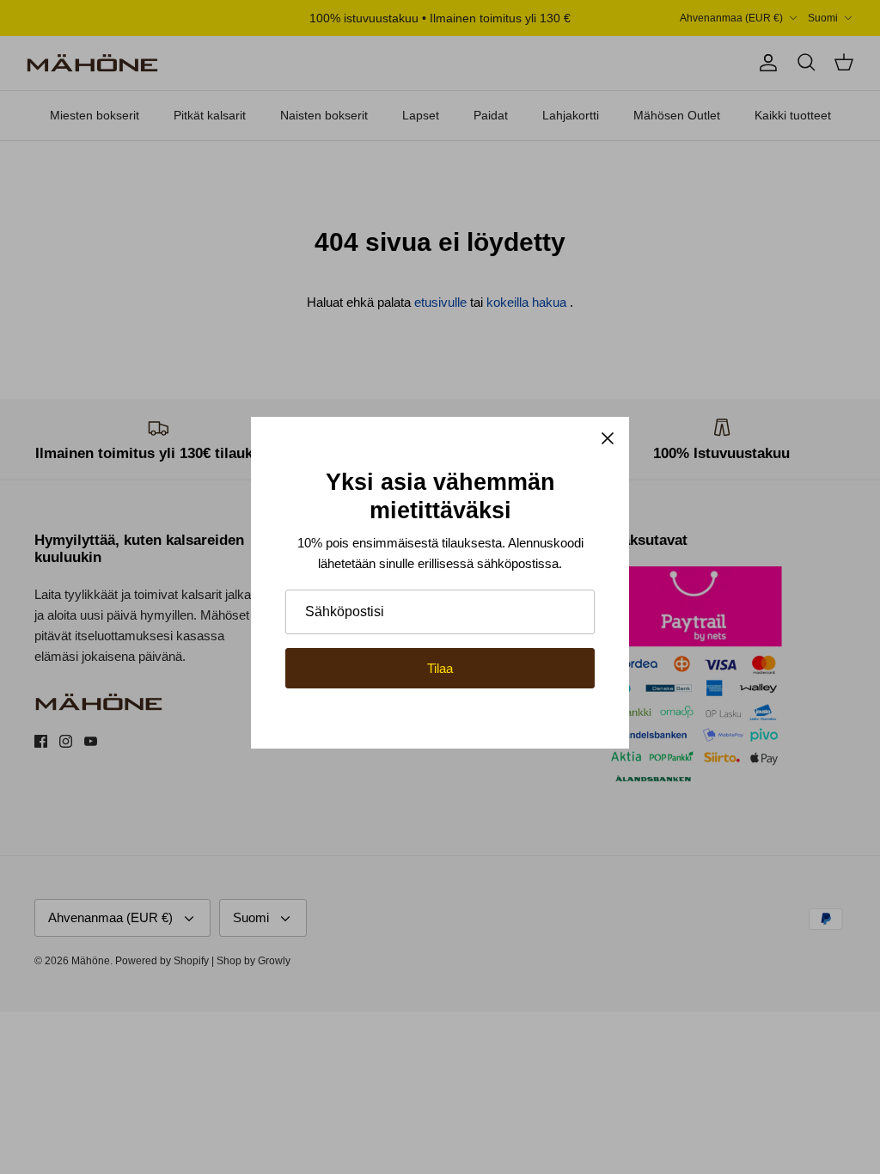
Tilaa (440, 668)
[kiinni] (607, 438)
